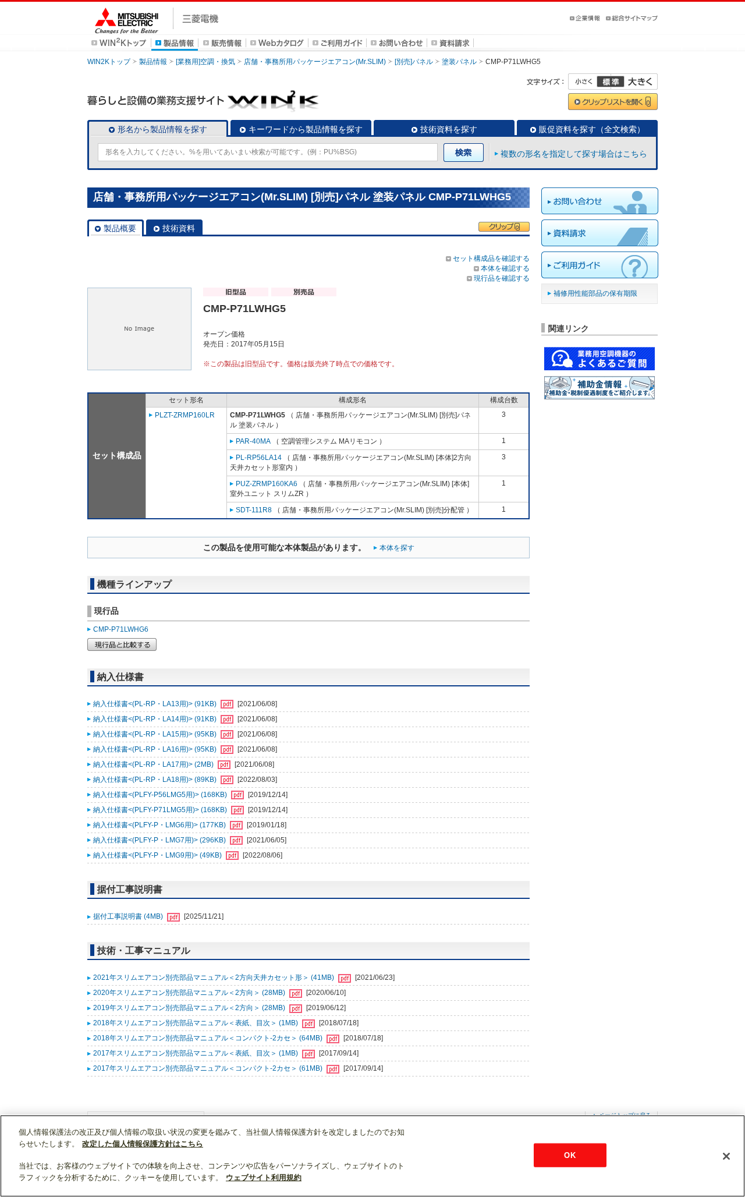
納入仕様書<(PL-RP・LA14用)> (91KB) (155, 719)
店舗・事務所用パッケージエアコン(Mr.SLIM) (315, 62)
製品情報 (153, 62)
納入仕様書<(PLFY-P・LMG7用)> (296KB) (160, 840)
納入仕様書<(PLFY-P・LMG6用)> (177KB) (160, 825)
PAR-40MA (253, 441)
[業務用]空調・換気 (205, 62)
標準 (611, 81)
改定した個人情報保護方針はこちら (142, 1143)
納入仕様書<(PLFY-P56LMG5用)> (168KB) (161, 795)
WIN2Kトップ (108, 62)
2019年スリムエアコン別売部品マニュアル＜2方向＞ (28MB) (190, 1008)
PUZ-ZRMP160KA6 (266, 484)
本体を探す (396, 548)
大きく (634, 81)
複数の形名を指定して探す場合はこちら (574, 153)
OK (569, 1154)
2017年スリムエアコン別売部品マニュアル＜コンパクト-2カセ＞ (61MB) (208, 1068)
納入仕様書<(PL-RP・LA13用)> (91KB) (155, 704)
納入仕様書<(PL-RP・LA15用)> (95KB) (155, 734)
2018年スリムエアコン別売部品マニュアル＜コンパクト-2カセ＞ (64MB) (208, 1038)
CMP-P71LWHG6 (120, 629)
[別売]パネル (414, 62)
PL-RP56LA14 (259, 458)
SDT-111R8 (254, 510)
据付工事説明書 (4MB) (129, 916)
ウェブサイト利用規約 (263, 1177)
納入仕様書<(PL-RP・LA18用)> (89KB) (155, 779)
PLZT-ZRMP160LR (185, 415)
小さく (589, 81)
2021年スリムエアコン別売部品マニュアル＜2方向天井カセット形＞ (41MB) (214, 977)
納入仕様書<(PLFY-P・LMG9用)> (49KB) (158, 855)
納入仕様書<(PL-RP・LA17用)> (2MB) (154, 764)
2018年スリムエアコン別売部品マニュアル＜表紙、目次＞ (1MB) (196, 1023)
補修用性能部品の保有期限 (595, 293)
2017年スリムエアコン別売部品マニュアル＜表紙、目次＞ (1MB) (196, 1053)
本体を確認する (505, 268)
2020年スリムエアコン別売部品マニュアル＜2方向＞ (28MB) (190, 993)
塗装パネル (459, 62)
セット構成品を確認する (491, 258)
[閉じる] (726, 1156)
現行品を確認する (502, 278)
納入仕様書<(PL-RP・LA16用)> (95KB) (155, 749)
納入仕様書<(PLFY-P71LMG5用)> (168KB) (161, 810)
